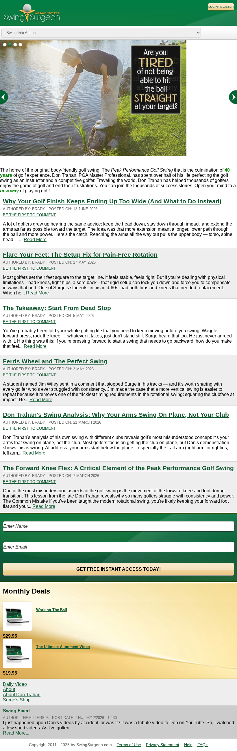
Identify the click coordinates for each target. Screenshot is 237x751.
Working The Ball (51, 610)
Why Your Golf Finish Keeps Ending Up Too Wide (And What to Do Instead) (112, 201)
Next (229, 97)
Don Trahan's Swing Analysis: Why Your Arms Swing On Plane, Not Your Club (116, 414)
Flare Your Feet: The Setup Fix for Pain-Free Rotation (80, 254)
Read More (35, 239)
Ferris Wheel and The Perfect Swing (55, 361)
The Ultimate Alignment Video (63, 647)
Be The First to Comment (29, 215)
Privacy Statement (162, 745)
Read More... (16, 733)
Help (188, 745)
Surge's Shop (17, 699)
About (9, 689)
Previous (7, 97)
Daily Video (15, 684)
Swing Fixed (16, 710)
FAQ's (202, 745)
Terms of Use (129, 745)
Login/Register (221, 6)
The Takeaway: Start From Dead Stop (57, 308)
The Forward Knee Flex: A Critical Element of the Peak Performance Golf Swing (118, 468)
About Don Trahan (21, 694)
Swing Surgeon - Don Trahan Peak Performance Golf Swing (32, 13)
